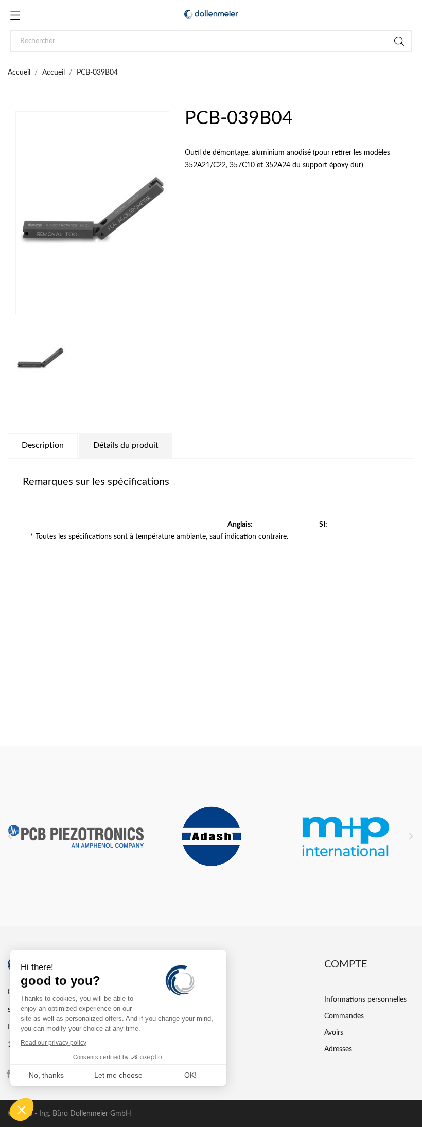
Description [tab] (43, 445)
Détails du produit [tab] (126, 445)
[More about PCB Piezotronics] (76, 836)
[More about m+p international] (346, 836)
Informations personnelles (365, 999)
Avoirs (333, 1032)
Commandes (344, 1016)
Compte (345, 964)
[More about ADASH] (211, 836)
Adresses (338, 1049)
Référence (24, 678)
